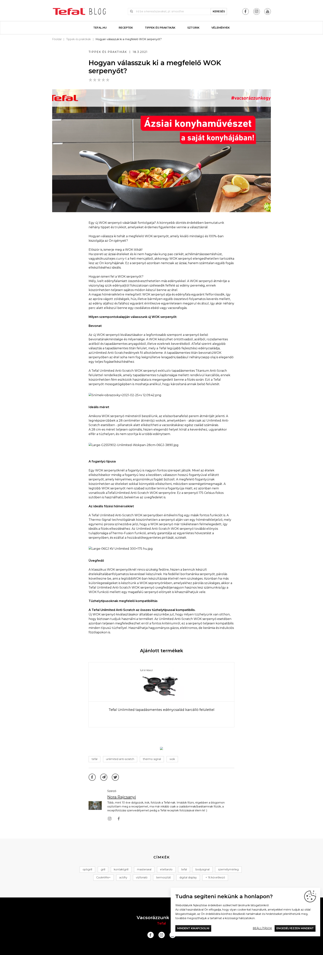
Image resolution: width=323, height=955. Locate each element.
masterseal (144, 869)
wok (172, 759)
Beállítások (262, 928)
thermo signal (152, 759)
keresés (219, 11)
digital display (188, 877)
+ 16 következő (215, 877)
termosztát (163, 877)
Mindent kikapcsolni (193, 928)
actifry (123, 877)
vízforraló (141, 877)
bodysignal (203, 869)
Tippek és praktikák (160, 27)
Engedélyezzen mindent (295, 928)
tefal (94, 759)
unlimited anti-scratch (120, 759)
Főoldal (56, 39)
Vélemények (220, 27)
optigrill (87, 869)
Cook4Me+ (103, 877)
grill (103, 869)
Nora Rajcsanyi (121, 797)
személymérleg (228, 869)
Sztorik (193, 27)
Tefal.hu (100, 27)
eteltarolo (166, 869)
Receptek (126, 27)
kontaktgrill (121, 869)
